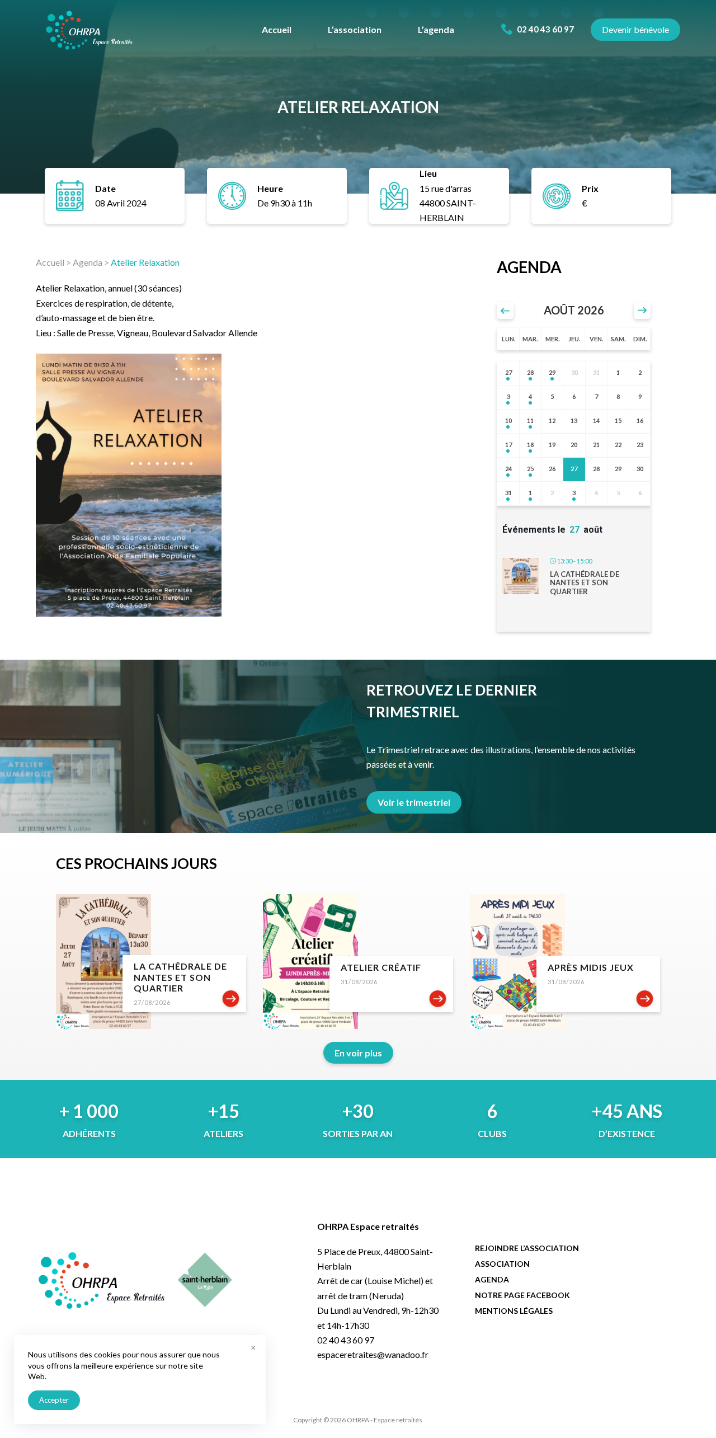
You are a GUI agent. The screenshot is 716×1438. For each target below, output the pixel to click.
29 (552, 372)
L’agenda (436, 29)
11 (530, 420)
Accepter (54, 1399)
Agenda (87, 262)
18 (530, 444)
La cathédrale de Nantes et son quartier (584, 583)
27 (508, 372)
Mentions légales (514, 1310)
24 (508, 468)
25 (530, 468)
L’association (354, 29)
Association (502, 1263)
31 (508, 492)
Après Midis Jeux (591, 967)
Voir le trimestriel (414, 802)
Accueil (276, 29)
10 (508, 420)
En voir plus (358, 1052)
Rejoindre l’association (527, 1248)
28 (530, 372)
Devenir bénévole (635, 29)
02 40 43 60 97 (544, 29)
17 (508, 444)
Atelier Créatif (381, 967)
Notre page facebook (522, 1295)
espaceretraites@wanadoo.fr (372, 1354)
